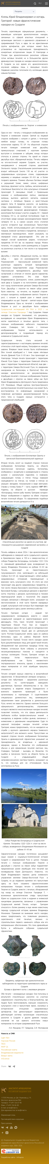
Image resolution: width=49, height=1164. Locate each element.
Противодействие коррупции (12, 1119)
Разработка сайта (8, 1157)
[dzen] (2, 1133)
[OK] (7, 1133)
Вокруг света (6, 1056)
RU (40, 3)
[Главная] (11, 3)
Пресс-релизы (6, 1123)
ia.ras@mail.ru (12, 1108)
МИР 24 (4, 1047)
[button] (46, 4)
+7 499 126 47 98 (15, 1103)
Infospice (20, 1157)
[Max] (15, 1128)
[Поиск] (35, 3)
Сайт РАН (5, 1038)
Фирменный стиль (8, 1115)
